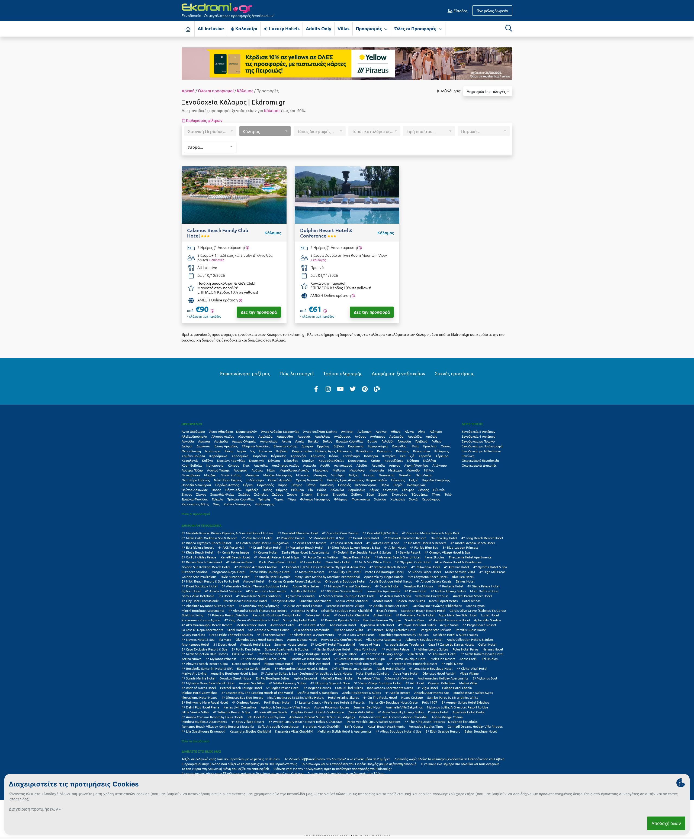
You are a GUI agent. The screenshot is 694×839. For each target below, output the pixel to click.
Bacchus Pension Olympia (382, 620)
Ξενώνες (468, 456)
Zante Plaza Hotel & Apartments (305, 552)
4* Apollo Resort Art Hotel (388, 605)
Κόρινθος (291, 460)
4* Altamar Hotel (456, 567)
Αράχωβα (396, 436)
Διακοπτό (203, 446)
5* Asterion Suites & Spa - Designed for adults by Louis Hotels (306, 673)
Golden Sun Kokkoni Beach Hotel (206, 567)
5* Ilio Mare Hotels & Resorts (425, 543)
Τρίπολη (264, 499)
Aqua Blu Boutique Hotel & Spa (234, 673)
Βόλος (327, 441)
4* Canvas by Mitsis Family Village (358, 663)
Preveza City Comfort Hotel (341, 639)
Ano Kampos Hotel (195, 644)
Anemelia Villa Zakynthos (404, 707)
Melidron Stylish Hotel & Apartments (344, 731)
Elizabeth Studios (194, 572)
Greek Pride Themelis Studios (231, 634)
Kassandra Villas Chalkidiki (294, 731)
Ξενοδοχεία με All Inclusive (481, 451)
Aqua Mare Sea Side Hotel (458, 615)
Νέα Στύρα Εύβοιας (196, 480)
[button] (487, 91)
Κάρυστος (317, 456)
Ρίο (310, 489)
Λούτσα (257, 470)
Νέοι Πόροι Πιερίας (228, 480)
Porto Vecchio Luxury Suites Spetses (373, 721)
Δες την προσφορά (259, 312)
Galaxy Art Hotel (318, 615)
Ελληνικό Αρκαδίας (255, 446)
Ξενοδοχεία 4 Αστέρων (478, 436)
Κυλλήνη (429, 460)
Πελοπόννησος (365, 485)
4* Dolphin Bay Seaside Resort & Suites (362, 552)
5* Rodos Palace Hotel (424, 572)
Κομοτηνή (256, 460)
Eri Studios (489, 658)
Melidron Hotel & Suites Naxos (455, 634)
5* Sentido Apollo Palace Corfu (263, 658)
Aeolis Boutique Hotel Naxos (391, 581)
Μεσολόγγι (357, 470)
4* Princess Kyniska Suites (340, 620)
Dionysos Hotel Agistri (439, 673)
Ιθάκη (228, 451)
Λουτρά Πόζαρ (192, 470)
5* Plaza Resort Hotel (273, 654)
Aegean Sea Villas (252, 683)
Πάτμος (296, 485)
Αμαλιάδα (265, 436)
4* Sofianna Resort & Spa (231, 712)
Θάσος (445, 446)
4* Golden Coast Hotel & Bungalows (262, 543)
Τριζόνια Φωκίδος (194, 499)
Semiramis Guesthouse (432, 596)
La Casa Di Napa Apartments (202, 629)
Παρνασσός (265, 485)
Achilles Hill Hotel (303, 591)
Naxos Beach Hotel (246, 663)
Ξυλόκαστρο (255, 480)
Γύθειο (436, 441)
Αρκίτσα (204, 441)
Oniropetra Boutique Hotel (345, 581)
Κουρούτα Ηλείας (331, 460)
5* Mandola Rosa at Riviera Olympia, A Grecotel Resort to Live (227, 533)
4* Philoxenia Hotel (425, 567)
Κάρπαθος (278, 456)
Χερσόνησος (431, 499)
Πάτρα (311, 485)
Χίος (216, 504)
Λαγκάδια (261, 465)
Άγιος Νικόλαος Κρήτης (320, 431)
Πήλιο (385, 485)
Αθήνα (395, 431)
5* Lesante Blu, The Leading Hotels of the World (257, 692)
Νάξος (353, 475)
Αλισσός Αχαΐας (222, 436)
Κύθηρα (413, 460)
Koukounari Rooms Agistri (201, 620)
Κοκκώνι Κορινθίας (231, 460)
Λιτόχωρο (439, 465)
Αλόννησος (246, 436)
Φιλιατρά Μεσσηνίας (315, 499)
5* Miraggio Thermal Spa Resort (347, 586)
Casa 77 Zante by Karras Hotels (451, 644)
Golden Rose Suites (410, 601)
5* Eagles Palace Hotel (282, 687)
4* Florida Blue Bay (424, 547)
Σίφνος (201, 494)
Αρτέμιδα (221, 441)
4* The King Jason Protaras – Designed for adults (441, 721)
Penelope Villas (369, 678)
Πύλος (267, 489)
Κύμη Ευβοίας (192, 465)
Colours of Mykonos (398, 678)
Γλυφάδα (404, 441)
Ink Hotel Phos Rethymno (266, 717)
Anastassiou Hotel (343, 625)
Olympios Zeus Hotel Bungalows (259, 639)
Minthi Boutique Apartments (203, 610)
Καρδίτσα (260, 456)
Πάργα (248, 485)
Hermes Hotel (493, 649)
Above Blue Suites (306, 586)
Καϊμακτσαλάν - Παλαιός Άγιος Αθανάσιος (322, 451)
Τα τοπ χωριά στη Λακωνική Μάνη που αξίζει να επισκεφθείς (225, 768)
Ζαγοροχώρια (378, 446)
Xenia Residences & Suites (361, 692)
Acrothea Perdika (304, 610)
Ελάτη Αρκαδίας (225, 446)
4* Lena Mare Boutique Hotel (430, 668)
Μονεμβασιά (191, 475)
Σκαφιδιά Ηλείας (222, 494)
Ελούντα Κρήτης (285, 446)
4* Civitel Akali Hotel (472, 668)
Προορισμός (369, 28)
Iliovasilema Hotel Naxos (199, 697)
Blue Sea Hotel (463, 576)
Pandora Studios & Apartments (204, 721)
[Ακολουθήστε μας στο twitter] (353, 388)
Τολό (448, 494)
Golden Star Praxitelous (199, 576)
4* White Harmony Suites (287, 683)
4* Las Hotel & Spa (311, 625)
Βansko (313, 441)
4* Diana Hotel (415, 591)
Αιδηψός (436, 431)
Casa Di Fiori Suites (349, 687)
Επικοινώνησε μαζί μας (245, 373)
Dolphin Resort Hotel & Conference (317, 712)
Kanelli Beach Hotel (235, 557)
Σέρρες (423, 489)
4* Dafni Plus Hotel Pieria (200, 707)
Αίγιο (421, 431)
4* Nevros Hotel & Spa (198, 639)
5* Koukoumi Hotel (442, 654)
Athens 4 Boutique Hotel (424, 639)
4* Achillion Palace (395, 649)
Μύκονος (302, 475)
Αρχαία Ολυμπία (244, 441)
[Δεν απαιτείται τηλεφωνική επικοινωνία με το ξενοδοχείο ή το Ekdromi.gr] (240, 300)
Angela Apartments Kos (431, 692)
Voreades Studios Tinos (426, 726)
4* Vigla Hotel (427, 687)
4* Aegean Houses (317, 687)
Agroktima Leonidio (299, 596)
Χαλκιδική (397, 499)
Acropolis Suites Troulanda (404, 644)
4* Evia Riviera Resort (198, 547)
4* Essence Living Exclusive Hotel (391, 629)
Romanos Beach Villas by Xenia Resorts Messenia (218, 726)
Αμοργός (304, 436)
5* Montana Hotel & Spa (326, 538)
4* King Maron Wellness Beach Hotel (251, 620)
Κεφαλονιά (190, 460)
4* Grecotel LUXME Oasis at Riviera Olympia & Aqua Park (323, 567)
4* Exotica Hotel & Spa (382, 543)
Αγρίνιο (381, 431)
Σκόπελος (261, 494)
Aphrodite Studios (487, 620)
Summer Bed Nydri (367, 707)
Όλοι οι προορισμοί (216, 90)
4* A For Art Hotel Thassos (302, 605)
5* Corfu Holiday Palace (199, 557)
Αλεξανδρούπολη (194, 436)
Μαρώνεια (320, 470)
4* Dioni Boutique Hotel (199, 586)
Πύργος (281, 489)
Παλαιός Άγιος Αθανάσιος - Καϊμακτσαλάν (357, 480)
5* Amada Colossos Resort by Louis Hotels (212, 717)
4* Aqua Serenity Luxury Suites (401, 712)
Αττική (286, 441)
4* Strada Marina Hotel (198, 678)
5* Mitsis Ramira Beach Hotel (482, 654)
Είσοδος (460, 10)
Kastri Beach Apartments (386, 726)
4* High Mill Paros (492, 572)
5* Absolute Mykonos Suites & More (208, 605)
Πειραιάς (344, 485)
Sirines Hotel (465, 581)
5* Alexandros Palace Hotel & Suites (301, 668)
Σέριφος (408, 489)
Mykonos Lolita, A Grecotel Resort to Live (457, 707)
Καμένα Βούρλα (193, 456)
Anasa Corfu (468, 658)
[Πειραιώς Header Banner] (347, 63)
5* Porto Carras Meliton (320, 557)
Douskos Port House (418, 586)
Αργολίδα (415, 436)
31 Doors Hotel (224, 644)
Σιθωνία (439, 489)
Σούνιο (292, 494)
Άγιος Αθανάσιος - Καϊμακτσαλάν (233, 431)
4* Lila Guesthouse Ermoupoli (203, 731)
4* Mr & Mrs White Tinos (373, 562)
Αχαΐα (299, 441)
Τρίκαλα (217, 499)
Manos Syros (475, 605)
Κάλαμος (245, 90)
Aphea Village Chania (447, 717)
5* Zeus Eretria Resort (309, 543)
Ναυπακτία (386, 475)
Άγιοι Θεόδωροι (193, 431)
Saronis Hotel (382, 601)
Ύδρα (292, 499)
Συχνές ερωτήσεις (454, 373)
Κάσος (333, 456)
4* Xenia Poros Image (233, 552)
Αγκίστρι (347, 431)
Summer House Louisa (290, 644)
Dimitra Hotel (438, 712)
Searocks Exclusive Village (345, 605)
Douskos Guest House (236, 678)
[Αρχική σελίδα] (188, 29)
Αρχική (188, 90)
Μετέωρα (395, 470)
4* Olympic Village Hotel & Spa (447, 552)
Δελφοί (187, 446)
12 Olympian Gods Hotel (412, 562)
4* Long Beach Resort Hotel (482, 538)
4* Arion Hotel (395, 547)
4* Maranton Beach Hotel (304, 547)
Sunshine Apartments (315, 601)
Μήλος (428, 470)
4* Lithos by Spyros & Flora (330, 683)
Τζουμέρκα (420, 494)
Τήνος (436, 494)
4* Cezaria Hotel (387, 586)
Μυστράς (319, 475)
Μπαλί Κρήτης (231, 475)
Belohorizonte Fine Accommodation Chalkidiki (393, 717)
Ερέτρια (307, 446)
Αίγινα (409, 431)
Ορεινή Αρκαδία (279, 480)
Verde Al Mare (369, 644)
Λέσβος (361, 465)
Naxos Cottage (412, 697)
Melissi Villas (468, 683)
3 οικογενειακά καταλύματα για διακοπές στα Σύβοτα (346, 773)
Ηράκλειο (429, 446)
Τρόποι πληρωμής (342, 373)
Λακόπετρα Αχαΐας (285, 465)
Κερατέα (425, 456)
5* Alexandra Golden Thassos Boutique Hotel (255, 586)
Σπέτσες (322, 494)
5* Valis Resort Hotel (256, 538)
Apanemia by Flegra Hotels (383, 576)
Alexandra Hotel (282, 625)
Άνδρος (360, 436)
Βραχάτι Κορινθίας (349, 441)
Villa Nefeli (415, 654)
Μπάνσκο (252, 475)
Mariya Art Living (194, 673)
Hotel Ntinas (471, 601)
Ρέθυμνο (297, 489)
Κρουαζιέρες (393, 460)
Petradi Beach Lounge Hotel (241, 687)
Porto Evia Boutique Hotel (384, 572)
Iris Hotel (225, 596)
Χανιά (413, 499)
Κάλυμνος (441, 451)
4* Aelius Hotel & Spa (395, 596)
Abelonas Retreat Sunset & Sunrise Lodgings (322, 717)
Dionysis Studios (283, 601)
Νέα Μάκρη (424, 475)
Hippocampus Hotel (278, 663)
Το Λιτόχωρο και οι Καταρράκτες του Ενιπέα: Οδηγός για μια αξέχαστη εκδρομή (358, 764)
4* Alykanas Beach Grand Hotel (397, 557)
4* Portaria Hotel (450, 586)
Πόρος (216, 489)
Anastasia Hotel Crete (468, 712)
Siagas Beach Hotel (356, 557)
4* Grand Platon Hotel (265, 547)
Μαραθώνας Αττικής (294, 470)
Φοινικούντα (361, 499)
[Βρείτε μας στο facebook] (316, 388)
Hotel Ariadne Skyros (343, 697)
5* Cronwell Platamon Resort (404, 538)
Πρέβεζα (252, 489)
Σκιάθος (244, 494)
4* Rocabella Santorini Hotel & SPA (207, 668)
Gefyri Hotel (487, 644)
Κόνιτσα (274, 460)
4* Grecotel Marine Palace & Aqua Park (431, 533)
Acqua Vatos (449, 625)
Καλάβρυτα (364, 451)
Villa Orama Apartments (383, 639)
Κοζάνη (207, 460)
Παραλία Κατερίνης (435, 480)
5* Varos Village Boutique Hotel (377, 683)
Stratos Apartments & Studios (287, 649)
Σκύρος (277, 494)
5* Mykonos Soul (485, 678)
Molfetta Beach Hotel (337, 678)
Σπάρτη (306, 494)
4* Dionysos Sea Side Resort (242, 697)
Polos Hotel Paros (465, 649)
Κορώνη (308, 460)
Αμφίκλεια (322, 436)
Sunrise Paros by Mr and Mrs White (452, 697)
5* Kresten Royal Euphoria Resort (412, 663)
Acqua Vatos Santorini (352, 601)
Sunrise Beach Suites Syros (473, 692)
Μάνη (271, 470)
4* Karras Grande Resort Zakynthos (294, 581)
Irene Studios (434, 557)
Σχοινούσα (399, 494)
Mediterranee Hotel (251, 625)
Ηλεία (414, 446)
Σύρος (382, 494)
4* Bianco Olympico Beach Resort (207, 543)
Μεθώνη (339, 470)
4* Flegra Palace (345, 654)
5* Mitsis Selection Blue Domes (205, 654)
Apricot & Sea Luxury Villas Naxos (285, 707)
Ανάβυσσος (342, 436)
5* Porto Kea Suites (246, 649)
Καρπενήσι (298, 456)
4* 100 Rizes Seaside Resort (341, 591)
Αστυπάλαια (268, 441)
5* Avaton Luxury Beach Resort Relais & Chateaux (305, 721)
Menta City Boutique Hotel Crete (393, 702)
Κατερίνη (389, 456)
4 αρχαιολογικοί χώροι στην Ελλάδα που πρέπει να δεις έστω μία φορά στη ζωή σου (243, 773)
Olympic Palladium (441, 683)
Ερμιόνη (323, 446)
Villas (343, 28)
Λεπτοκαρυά (343, 465)
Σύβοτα (356, 494)
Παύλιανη (327, 485)
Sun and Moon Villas (348, 629)
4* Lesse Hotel (310, 562)
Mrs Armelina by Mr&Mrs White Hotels (295, 697)
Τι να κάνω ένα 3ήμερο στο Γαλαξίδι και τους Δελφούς (460, 764)
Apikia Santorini (305, 678)
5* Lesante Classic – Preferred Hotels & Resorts (330, 702)
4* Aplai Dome (452, 663)
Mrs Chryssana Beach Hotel (428, 576)
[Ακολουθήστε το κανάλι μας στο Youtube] (340, 388)
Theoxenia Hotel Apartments (470, 557)
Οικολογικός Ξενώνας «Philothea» (437, 605)
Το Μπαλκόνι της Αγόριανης (259, 605)
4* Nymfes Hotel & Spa (490, 567)
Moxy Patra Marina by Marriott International (327, 576)
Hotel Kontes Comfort (372, 673)
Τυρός (278, 499)
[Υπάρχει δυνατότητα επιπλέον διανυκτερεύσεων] (247, 248)
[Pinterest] (365, 388)
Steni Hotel (235, 629)
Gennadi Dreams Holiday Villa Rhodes (475, 726)
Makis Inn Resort (443, 658)
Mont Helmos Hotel (484, 591)
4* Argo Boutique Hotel (311, 654)
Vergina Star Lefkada (436, 629)
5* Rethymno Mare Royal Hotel (205, 702)
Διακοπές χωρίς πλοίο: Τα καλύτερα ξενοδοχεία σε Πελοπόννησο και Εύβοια (449, 759)
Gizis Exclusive (242, 654)
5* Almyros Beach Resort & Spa (205, 663)
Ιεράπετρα (212, 451)
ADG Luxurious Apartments (266, 591)
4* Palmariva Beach (240, 562)
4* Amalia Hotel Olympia (272, 576)
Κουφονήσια (357, 460)
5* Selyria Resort (408, 552)
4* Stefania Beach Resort (388, 567)
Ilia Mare (225, 639)
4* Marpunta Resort (309, 572)
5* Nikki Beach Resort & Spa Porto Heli (210, 581)
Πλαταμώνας (416, 485)
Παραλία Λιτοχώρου (196, 485)
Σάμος (374, 489)
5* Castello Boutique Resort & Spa (359, 658)
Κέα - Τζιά (407, 456)
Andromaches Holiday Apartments (443, 678)
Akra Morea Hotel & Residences (458, 562)
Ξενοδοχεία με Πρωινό (478, 441)
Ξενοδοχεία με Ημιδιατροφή (482, 446)
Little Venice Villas (195, 712)
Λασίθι (325, 465)
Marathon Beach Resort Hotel (423, 610)
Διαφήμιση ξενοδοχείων (398, 373)
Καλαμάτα (384, 451)
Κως (246, 465)
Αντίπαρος (377, 436)
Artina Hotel (382, 615)
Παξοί (413, 480)
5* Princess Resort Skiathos (228, 615)
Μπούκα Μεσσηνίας (277, 475)
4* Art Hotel (415, 683)
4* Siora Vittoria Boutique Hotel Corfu (347, 596)
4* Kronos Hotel (265, 552)
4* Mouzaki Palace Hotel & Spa (276, 557)
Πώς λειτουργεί (296, 373)
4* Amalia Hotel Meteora (223, 591)
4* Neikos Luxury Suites (448, 591)
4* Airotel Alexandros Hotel (449, 620)
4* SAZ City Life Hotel (345, 572)
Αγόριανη (364, 431)
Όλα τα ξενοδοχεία (195, 741)
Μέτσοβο (413, 470)
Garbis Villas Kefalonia (198, 596)
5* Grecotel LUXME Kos (380, 533)
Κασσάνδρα (351, 456)
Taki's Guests (354, 726)
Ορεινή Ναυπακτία (309, 480)
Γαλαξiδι (387, 441)
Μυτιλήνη (338, 475)
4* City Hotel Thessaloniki (200, 601)
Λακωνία (309, 465)
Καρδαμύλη (240, 456)
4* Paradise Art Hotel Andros (255, 567)
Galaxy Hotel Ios (193, 634)
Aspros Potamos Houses (331, 707)
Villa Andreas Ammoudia (311, 629)
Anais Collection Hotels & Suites (470, 639)
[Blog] (377, 388)
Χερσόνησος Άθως (195, 504)
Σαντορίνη (390, 489)
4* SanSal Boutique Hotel (331, 649)
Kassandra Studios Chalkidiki (250, 731)
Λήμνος (394, 465)
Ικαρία (241, 451)
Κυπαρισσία (214, 465)
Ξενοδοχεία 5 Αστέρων (478, 431)
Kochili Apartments (443, 601)
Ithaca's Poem (386, 610)
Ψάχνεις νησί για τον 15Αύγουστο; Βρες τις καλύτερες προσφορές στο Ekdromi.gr (333, 768)
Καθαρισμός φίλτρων (203, 120)
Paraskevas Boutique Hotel (310, 658)
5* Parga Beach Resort (479, 625)
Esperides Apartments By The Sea (404, 634)
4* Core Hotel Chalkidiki (351, 615)
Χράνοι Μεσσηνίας (237, 504)
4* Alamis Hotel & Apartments (312, 634)
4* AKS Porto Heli (231, 547)
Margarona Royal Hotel (228, 572)
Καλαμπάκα (421, 451)
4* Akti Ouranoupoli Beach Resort (207, 625)
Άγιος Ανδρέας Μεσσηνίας (280, 431)
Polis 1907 (429, 702)
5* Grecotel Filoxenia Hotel (298, 533)
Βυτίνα (372, 441)
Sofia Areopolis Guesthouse (278, 726)
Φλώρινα (340, 499)
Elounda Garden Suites (253, 668)
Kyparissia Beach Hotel (377, 625)
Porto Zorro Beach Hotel (277, 562)
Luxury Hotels (284, 28)
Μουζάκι (210, 475)
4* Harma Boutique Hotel (407, 658)
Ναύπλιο (405, 475)
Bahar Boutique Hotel (480, 731)
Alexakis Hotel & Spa (255, 644)
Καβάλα (282, 451)
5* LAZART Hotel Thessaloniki (333, 644)
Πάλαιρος (398, 480)
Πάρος (282, 485)
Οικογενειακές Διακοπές (479, 465)
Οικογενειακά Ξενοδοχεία (480, 460)
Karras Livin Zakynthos (239, 707)
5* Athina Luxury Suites (430, 649)
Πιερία (398, 485)
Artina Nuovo (191, 658)
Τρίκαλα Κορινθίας (240, 499)
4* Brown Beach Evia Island (202, 562)
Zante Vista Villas (361, 712)
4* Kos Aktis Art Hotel (313, 663)
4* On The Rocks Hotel (380, 697)
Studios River (415, 620)
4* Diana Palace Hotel (483, 586)
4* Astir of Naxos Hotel (199, 687)
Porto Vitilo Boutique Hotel (270, 572)
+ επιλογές (216, 260)
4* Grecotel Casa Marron (340, 533)
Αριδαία (431, 436)
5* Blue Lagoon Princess (460, 547)
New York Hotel (365, 649)
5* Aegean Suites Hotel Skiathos (465, 702)
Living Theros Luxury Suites (352, 668)
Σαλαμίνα (337, 489)
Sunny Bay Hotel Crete (299, 620)
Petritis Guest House (471, 629)
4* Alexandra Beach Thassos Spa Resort (258, 610)
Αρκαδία (188, 441)
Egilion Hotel (191, 591)
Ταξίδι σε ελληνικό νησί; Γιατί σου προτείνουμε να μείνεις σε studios (231, 759)
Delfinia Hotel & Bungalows (317, 692)
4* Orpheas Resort (246, 702)
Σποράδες (340, 494)
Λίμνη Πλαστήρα (416, 465)
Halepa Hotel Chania (457, 687)
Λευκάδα (378, 465)
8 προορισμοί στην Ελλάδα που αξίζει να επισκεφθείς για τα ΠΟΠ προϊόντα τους (239, 764)
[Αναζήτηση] (508, 28)
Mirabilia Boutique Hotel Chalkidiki (346, 610)
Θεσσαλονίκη (191, 451)
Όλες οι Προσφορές (416, 28)
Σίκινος (187, 494)
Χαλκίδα (380, 499)
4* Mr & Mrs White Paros (356, 634)
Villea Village (469, 673)
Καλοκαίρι (245, 28)
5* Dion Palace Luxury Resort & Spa (353, 547)
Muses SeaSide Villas (460, 572)
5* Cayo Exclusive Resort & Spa (204, 649)
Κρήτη (375, 460)
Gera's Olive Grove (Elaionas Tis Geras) (477, 610)
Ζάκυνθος (399, 446)
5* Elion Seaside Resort (443, 731)
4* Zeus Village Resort (247, 721)
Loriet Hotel (490, 615)
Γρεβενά (421, 441)
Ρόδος (321, 489)
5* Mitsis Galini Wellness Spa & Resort (209, 538)
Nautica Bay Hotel (443, 538)
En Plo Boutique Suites (273, 678)
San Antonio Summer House (268, 629)
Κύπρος (233, 465)
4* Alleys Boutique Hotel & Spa (398, 731)
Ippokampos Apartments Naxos (390, 687)
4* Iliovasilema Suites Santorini (258, 596)
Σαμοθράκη (356, 489)
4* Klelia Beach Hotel (197, 552)
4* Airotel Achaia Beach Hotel (473, 543)
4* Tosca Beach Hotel (346, 543)
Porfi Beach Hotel (277, 702)
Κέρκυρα (441, 456)
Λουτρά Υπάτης (218, 470)
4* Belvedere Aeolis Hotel (415, 615)
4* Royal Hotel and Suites (417, 625)
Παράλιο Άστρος (227, 485)
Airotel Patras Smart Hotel (472, 596)
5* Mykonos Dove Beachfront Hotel (208, 683)
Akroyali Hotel (253, 581)
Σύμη (370, 494)
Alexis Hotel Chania (391, 668)
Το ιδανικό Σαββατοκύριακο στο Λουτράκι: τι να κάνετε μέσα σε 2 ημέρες (337, 759)
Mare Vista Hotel (338, 562)
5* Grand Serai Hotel (364, 538)
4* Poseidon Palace (291, 538)
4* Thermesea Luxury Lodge (382, 654)
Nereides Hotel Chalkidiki (321, 726)
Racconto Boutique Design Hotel (276, 615)
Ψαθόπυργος (264, 504)
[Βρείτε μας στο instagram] (328, 388)
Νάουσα (368, 475)
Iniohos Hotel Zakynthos (199, 692)
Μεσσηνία (377, 470)
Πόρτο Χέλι (233, 489)
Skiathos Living (192, 615)
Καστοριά (371, 456)
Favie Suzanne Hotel (235, 576)
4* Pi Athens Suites (271, 634)
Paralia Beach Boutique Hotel (245, 601)
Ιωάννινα (265, 451)
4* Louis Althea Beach (270, 712)
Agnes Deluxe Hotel (302, 639)
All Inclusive (211, 28)
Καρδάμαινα (218, 456)
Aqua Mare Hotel (405, 673)
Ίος (252, 451)
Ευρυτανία (355, 446)
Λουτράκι (240, 470)
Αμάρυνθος (285, 436)
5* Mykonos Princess (221, 658)
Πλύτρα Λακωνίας (194, 489)
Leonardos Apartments (383, 591)
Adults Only (318, 28)
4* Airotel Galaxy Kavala (433, 581)
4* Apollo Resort (397, 692)
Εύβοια (338, 446)
